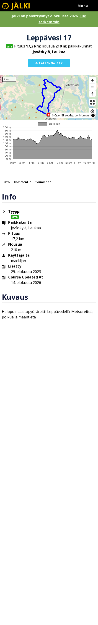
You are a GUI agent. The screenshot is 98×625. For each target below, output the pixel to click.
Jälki (19, 6)
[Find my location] (92, 111)
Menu (83, 5)
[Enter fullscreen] (92, 102)
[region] (49, 97)
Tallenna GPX (50, 63)
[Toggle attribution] (93, 115)
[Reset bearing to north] (92, 93)
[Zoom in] (92, 80)
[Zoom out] (92, 87)
